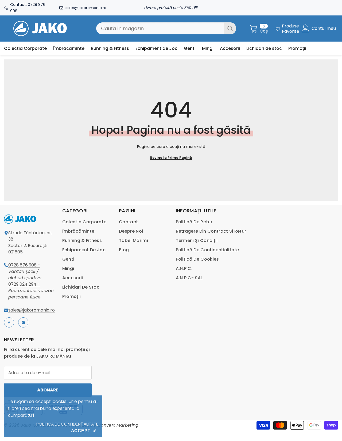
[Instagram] (23, 322)
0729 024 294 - (24, 284)
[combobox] (160, 28)
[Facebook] (9, 322)
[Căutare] (166, 28)
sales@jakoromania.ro (85, 7)
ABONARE (48, 390)
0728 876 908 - (24, 265)
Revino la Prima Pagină (171, 157)
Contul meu (324, 28)
